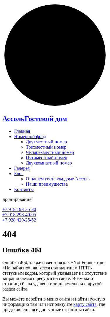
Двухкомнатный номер (49, 162)
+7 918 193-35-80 (19, 209)
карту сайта (85, 304)
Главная (22, 131)
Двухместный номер (46, 141)
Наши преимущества (47, 184)
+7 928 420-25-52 (19, 219)
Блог (18, 173)
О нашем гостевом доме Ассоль (57, 178)
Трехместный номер (46, 147)
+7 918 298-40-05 (19, 214)
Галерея (22, 168)
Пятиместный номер (46, 157)
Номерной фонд (30, 136)
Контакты (24, 189)
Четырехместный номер (50, 152)
